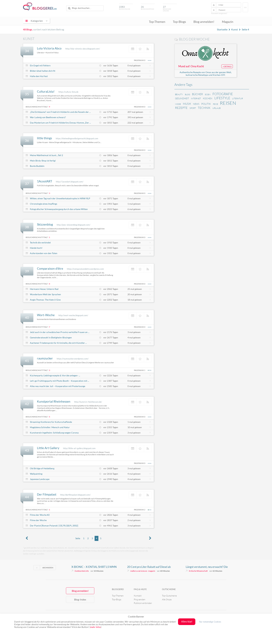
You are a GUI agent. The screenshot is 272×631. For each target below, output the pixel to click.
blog (187, 94)
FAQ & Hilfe (140, 589)
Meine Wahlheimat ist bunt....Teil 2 (46, 155)
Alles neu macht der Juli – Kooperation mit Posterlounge (57, 386)
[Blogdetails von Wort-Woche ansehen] (132, 315)
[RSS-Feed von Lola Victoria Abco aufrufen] (148, 49)
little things (44, 138)
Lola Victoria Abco (49, 48)
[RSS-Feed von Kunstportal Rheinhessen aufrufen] (148, 402)
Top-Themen (157, 21)
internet (196, 98)
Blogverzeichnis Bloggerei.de (40, 6)
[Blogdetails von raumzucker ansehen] (132, 359)
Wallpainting (36, 473)
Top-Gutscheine (169, 595)
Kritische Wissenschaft (198, 571)
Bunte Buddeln (37, 166)
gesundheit (182, 98)
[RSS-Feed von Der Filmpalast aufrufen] (148, 495)
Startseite (222, 29)
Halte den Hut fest (39, 76)
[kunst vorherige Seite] (26, 538)
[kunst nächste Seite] (150, 538)
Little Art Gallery (48, 448)
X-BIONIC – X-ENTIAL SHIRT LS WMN (94, 566)
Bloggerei (118, 589)
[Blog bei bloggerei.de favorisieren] (140, 49)
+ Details (227, 66)
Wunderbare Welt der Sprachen (45, 294)
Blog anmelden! (203, 21)
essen (207, 94)
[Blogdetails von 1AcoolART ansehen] (132, 181)
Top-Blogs (179, 21)
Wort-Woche (46, 315)
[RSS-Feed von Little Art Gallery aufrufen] (148, 448)
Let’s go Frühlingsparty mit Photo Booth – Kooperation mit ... (59, 380)
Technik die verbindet (40, 242)
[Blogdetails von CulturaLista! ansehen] (132, 92)
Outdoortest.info (82, 571)
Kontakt (138, 595)
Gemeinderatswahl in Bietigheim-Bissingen (51, 337)
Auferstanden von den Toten (43, 253)
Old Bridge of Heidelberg (42, 468)
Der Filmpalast (46, 494)
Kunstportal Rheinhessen (53, 401)
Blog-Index (80, 599)
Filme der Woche (38, 520)
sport (193, 108)
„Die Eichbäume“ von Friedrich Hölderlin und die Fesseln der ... (60, 112)
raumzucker (45, 358)
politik (206, 103)
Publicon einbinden (143, 603)
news (196, 104)
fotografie (222, 94)
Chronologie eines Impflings (43, 203)
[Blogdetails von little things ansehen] (132, 138)
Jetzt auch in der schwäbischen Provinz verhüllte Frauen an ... (59, 332)
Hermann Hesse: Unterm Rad (44, 289)
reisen (228, 103)
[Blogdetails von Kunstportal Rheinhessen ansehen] (132, 402)
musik (187, 103)
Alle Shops (167, 599)
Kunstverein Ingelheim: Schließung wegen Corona (54, 432)
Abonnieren (47, 568)
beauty (179, 94)
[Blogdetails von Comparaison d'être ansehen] (132, 269)
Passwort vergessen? (219, 13)
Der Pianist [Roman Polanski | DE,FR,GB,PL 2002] (54, 525)
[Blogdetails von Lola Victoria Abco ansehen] (132, 49)
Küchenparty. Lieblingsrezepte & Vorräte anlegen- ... (55, 375)
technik (204, 107)
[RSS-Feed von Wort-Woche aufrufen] (148, 315)
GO (245, 7)
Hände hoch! (36, 248)
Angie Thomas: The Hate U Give (45, 299)
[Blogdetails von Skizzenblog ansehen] (132, 225)
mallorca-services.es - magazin (142, 571)
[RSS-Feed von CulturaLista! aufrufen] (148, 92)
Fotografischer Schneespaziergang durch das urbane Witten (59, 209)
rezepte (181, 108)
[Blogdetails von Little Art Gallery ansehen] (132, 448)
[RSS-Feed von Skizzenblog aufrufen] (148, 225)
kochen (207, 98)
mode (178, 104)
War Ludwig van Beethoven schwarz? (48, 117)
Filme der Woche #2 (40, 514)
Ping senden (139, 599)
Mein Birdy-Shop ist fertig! (43, 160)
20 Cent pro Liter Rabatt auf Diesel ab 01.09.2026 (149, 567)
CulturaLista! (46, 91)
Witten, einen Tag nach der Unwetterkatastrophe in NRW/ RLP (60, 198)
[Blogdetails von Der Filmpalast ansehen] (132, 495)
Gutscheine (169, 589)
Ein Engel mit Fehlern (40, 65)
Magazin (227, 21)
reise (215, 104)
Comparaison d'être (50, 268)
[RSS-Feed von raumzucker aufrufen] (148, 359)
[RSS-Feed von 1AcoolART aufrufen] (148, 181)
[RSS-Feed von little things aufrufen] (148, 138)
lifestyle (222, 98)
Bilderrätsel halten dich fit (42, 70)
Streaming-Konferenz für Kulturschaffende (51, 422)
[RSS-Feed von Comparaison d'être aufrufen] (148, 269)
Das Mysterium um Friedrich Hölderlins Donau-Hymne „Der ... (60, 122)
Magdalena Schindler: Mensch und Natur (50, 427)
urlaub (216, 108)
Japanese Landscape (39, 479)
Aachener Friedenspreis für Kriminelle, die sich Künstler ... (58, 342)
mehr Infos (95, 627)
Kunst (234, 29)
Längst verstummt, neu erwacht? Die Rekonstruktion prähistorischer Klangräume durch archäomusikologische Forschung (209, 567)
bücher (197, 94)
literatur (237, 98)
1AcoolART (44, 181)
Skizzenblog (45, 224)
